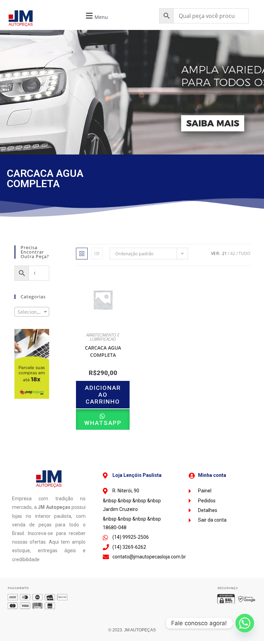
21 (224, 253)
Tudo (244, 253)
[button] (96, 16)
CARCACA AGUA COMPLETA (103, 351)
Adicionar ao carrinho (103, 394)
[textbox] (32, 312)
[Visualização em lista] (97, 253)
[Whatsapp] (244, 623)
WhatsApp (103, 422)
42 (232, 253)
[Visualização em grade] (82, 253)
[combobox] (31, 312)
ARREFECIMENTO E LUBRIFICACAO (102, 337)
